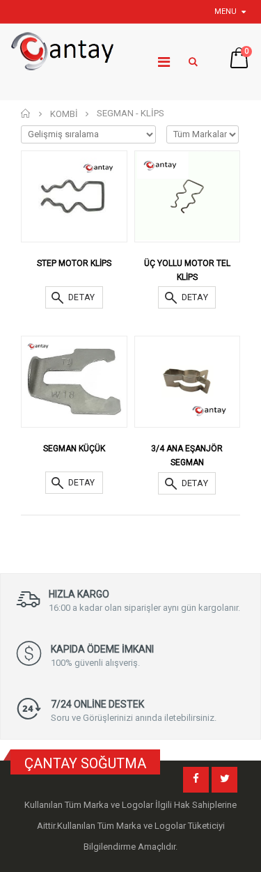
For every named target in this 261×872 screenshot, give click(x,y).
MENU (225, 11)
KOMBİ (64, 114)
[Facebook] (196, 780)
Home (26, 113)
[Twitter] (224, 780)
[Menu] (164, 62)
